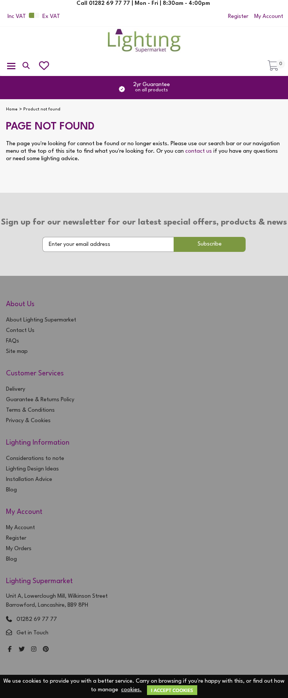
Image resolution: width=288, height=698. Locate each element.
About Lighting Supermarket (41, 320)
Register (238, 16)
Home (12, 109)
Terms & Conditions (30, 410)
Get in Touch (32, 633)
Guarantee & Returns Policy (40, 400)
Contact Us (20, 330)
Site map (17, 351)
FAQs (12, 341)
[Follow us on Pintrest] (46, 650)
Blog (11, 490)
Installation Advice (29, 479)
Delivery (15, 389)
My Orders (19, 549)
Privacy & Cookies (28, 421)
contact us (198, 151)
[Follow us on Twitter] (22, 650)
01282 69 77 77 (36, 619)
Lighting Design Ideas (32, 469)
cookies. (131, 690)
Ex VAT (51, 16)
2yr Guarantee (151, 87)
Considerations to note (35, 458)
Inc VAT (17, 16)
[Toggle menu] (11, 65)
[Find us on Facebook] (10, 650)
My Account (268, 16)
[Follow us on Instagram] (34, 650)
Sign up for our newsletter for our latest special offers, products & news (144, 222)
